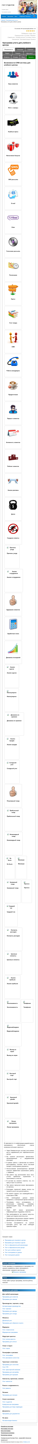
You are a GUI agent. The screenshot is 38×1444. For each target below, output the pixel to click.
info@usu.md (26, 1442)
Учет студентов (7, 1402)
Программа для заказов (9, 1299)
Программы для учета (7, 1428)
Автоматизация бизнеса (9, 1420)
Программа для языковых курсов (15, 1242)
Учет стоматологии (8, 1330)
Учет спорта (6, 1348)
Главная (4, 16)
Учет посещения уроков (12, 1255)
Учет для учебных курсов (13, 1250)
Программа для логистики (10, 1364)
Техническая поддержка (7, 1432)
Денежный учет (7, 1320)
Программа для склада (9, 1313)
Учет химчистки (7, 1381)
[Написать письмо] (19, 1272)
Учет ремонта (6, 1388)
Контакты (28, 16)
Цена (16, 16)
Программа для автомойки (10, 1372)
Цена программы (5, 1430)
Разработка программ (7, 1426)
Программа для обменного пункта (12, 1323)
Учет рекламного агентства (10, 1358)
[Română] (34, 16)
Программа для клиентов (10, 1297)
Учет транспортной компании (11, 1369)
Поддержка (22, 16)
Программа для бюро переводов (12, 1407)
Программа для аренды (9, 1311)
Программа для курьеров (10, 1374)
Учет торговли (6, 1308)
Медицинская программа (10, 1332)
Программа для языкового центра (15, 1240)
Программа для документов (11, 1413)
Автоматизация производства (11, 1306)
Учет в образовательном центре (15, 1247)
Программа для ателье (9, 1341)
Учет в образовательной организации (16, 1245)
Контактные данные (6, 1435)
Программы (10, 16)
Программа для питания (9, 1395)
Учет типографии (7, 1355)
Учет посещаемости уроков (13, 1252)
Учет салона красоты (8, 1339)
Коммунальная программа (10, 1404)
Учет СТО (5, 1367)
